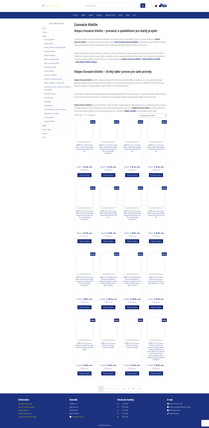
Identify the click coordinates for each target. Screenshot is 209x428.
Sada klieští (47, 101)
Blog (134, 15)
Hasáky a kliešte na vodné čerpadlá (54, 47)
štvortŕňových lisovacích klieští (126, 42)
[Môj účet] (156, 5)
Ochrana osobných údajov (26, 407)
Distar (121, 15)
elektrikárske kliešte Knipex (86, 62)
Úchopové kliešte (49, 121)
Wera (127, 15)
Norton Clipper (110, 15)
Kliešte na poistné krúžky (51, 59)
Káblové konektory (49, 55)
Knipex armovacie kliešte (131, 59)
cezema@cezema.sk (78, 416)
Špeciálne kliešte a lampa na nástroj (55, 109)
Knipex (83, 15)
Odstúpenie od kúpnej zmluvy (27, 416)
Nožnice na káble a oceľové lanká (54, 83)
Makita (91, 15)
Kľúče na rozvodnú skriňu (51, 63)
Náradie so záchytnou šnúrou (53, 79)
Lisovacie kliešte (49, 71)
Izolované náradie (49, 51)
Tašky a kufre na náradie (51, 113)
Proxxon (99, 15)
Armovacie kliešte (49, 39)
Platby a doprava (23, 410)
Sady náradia (48, 105)
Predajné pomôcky (50, 93)
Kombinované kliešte (50, 67)
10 (134, 388)
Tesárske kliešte (49, 117)
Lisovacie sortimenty (50, 75)
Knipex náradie (130, 111)
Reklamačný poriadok (24, 413)
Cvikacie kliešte (48, 43)
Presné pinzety (48, 97)
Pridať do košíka (84, 175)
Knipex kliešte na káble (151, 59)
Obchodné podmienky (25, 403)
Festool (75, 15)
